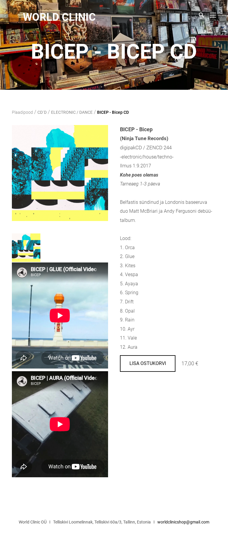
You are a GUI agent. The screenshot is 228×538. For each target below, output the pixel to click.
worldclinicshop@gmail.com (183, 522)
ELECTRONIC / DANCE (72, 112)
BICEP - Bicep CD (113, 112)
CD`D (42, 112)
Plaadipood (22, 112)
